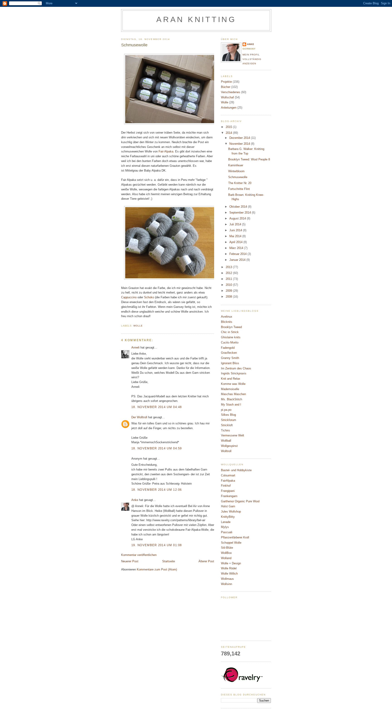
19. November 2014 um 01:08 (156, 545)
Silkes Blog (228, 414)
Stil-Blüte (227, 547)
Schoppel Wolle (231, 542)
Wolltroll (226, 451)
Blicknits (226, 322)
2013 (229, 267)
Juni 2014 (236, 230)
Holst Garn (228, 506)
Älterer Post (206, 561)
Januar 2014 (237, 259)
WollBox (226, 553)
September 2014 (240, 212)
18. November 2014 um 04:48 (156, 407)
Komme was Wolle (233, 384)
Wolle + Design (231, 563)
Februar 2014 (238, 254)
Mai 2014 (235, 236)
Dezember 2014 (240, 137)
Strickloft (227, 425)
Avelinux (226, 316)
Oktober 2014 (238, 206)
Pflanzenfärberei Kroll (235, 537)
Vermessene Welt (232, 435)
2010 (229, 284)
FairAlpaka (228, 480)
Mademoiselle (230, 389)
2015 (229, 127)
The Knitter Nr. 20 (239, 183)
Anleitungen (228, 107)
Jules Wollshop (231, 511)
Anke (134, 500)
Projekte (226, 81)
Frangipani (228, 491)
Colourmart (228, 475)
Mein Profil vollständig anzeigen (252, 59)
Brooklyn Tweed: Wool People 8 (249, 159)
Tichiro (225, 430)
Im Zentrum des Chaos (236, 368)
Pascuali (226, 532)
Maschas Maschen (233, 394)
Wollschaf (227, 97)
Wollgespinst (229, 446)
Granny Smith (230, 358)
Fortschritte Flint (239, 189)
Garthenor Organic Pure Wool (240, 501)
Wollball (226, 440)
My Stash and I (231, 404)
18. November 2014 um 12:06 (156, 489)
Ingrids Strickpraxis (233, 373)
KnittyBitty (228, 516)
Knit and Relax (230, 378)
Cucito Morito (229, 342)
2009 (229, 290)
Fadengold (228, 347)
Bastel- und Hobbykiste (236, 470)
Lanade (225, 522)
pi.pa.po (226, 409)
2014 (229, 132)
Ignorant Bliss (230, 363)
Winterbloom (236, 171)
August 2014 (238, 218)
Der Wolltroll (139, 417)
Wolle (138, 325)
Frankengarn (229, 496)
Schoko (149, 297)
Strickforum (228, 420)
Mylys (225, 527)
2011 (229, 279)
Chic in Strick (230, 332)
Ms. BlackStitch (231, 399)
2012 (229, 273)
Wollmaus (227, 578)
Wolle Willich (229, 573)
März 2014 (236, 248)
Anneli (135, 347)
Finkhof (226, 485)
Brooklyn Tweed (231, 327)
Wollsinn (226, 584)
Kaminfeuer (235, 165)
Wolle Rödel (229, 568)
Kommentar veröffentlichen (139, 555)
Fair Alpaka (166, 151)
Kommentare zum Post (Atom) (157, 569)
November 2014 (240, 143)
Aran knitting (196, 19)
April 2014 (236, 242)
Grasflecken (229, 352)
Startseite (168, 561)
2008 (229, 296)
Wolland (226, 558)
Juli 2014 (235, 224)
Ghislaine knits (230, 337)
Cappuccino (129, 297)
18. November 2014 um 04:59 (156, 448)
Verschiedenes (230, 92)
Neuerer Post (129, 561)
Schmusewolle (237, 177)
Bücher (225, 87)
